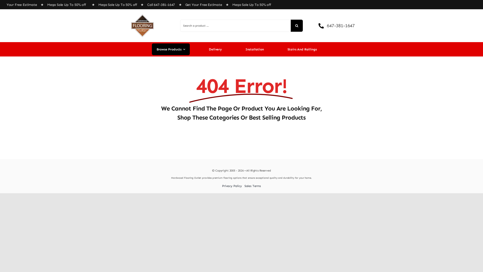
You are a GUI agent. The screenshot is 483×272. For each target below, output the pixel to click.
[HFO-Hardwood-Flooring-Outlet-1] (142, 13)
